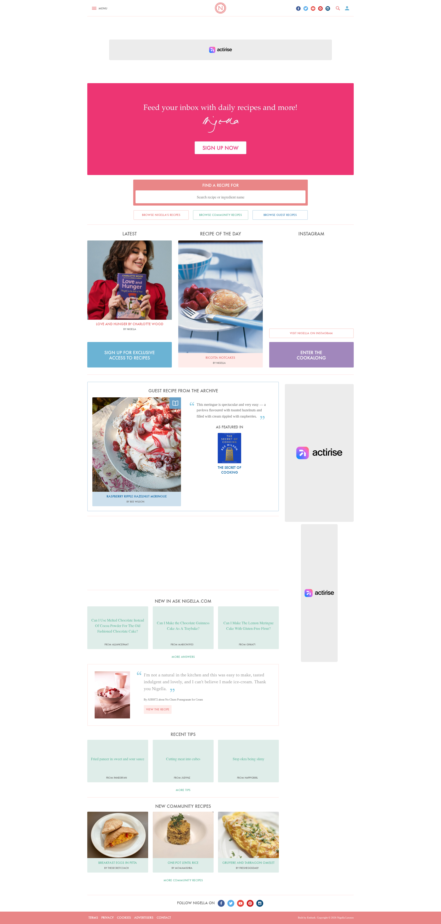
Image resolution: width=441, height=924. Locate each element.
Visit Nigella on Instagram (311, 333)
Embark (311, 917)
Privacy (107, 918)
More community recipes (183, 880)
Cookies (124, 918)
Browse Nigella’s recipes (161, 215)
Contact (164, 918)
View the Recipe (157, 709)
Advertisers (143, 918)
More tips (183, 790)
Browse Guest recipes (280, 215)
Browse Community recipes (220, 215)
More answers (183, 657)
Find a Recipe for (220, 185)
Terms (93, 918)
